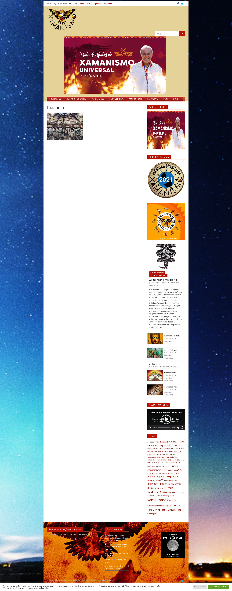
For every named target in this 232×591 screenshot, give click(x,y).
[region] (116, 65)
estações (161, 457)
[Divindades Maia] (155, 386)
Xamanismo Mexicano (163, 279)
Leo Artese (155, 462)
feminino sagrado (169, 460)
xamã (175, 510)
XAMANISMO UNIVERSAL (77, 99)
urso (159, 496)
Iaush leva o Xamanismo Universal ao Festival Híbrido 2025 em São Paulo (116, 538)
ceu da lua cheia (166, 448)
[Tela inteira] (182, 427)
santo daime (172, 492)
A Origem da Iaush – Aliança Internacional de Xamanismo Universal (116, 546)
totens (153, 496)
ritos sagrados (159, 488)
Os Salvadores (154, 364)
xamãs (152, 513)
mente (161, 466)
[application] (166, 419)
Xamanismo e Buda (172, 336)
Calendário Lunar (172, 557)
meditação (152, 466)
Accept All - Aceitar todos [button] (219, 587)
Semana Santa (170, 373)
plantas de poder (158, 476)
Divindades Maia (170, 387)
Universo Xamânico (157, 273)
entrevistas (151, 457)
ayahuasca (177, 441)
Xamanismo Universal (87, 3)
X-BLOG (176, 99)
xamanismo (161, 499)
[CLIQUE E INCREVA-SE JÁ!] (166, 131)
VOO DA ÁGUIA (98, 99)
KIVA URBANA (152, 99)
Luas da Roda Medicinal (170, 463)
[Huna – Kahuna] (155, 349)
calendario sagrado (160, 445)
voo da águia (168, 496)
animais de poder (161, 442)
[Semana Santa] (155, 371)
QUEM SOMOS (56, 99)
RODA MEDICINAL (116, 99)
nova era (174, 470)
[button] (151, 180)
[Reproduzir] (150, 427)
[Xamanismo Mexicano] (166, 246)
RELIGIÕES (155, 483)
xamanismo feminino (157, 506)
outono (175, 473)
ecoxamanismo (172, 454)
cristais (150, 454)
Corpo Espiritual (157, 451)
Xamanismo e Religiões (158, 275)
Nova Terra (152, 473)
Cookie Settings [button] (200, 587)
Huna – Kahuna (170, 350)
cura (157, 454)
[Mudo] (178, 427)
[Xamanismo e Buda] (155, 335)
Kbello (164, 283)
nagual (169, 466)
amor (150, 442)
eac (164, 454)
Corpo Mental (173, 451)
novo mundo (164, 473)
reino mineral (170, 480)
